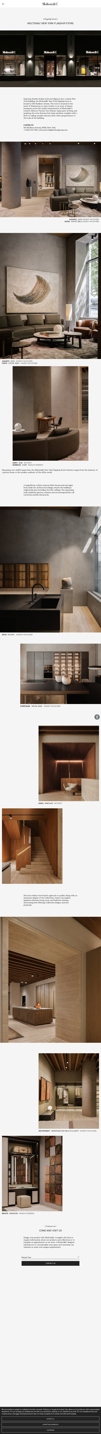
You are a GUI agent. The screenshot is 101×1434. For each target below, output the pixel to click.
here (17, 1413)
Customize (50, 1430)
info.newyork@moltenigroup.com (53, 130)
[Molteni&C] (50, 3)
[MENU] (3, 3)
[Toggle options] (78, 1257)
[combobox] (50, 1256)
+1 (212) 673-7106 (31, 130)
